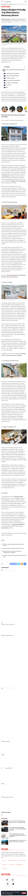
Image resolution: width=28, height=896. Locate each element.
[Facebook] (7, 880)
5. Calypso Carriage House (12, 82)
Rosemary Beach (18, 496)
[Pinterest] (8, 884)
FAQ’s (7, 87)
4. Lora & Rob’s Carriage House (13, 80)
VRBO (8, 6)
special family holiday (19, 524)
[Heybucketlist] (7, 1)
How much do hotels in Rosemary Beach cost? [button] (13, 548)
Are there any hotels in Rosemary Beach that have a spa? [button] (15, 556)
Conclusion (8, 85)
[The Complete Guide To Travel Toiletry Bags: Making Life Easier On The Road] (4, 835)
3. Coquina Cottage (10, 78)
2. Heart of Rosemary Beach (12, 75)
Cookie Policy (9, 893)
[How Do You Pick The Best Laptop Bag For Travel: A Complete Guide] (4, 822)
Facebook (7, 881)
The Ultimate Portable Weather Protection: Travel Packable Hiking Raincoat (17, 829)
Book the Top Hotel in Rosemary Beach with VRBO (14, 70)
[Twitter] (13, 884)
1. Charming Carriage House (12, 73)
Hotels (3, 6)
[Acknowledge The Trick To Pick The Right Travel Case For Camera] (4, 842)
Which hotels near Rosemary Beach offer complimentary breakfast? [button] (12, 552)
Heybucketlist (5, 527)
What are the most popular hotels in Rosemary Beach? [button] (13, 545)
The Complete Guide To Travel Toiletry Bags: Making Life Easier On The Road (17, 835)
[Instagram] (13, 880)
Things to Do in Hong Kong (18, 181)
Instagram (12, 881)
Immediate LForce (5, 895)
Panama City (6, 176)
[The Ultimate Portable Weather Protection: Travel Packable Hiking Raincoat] (4, 829)
